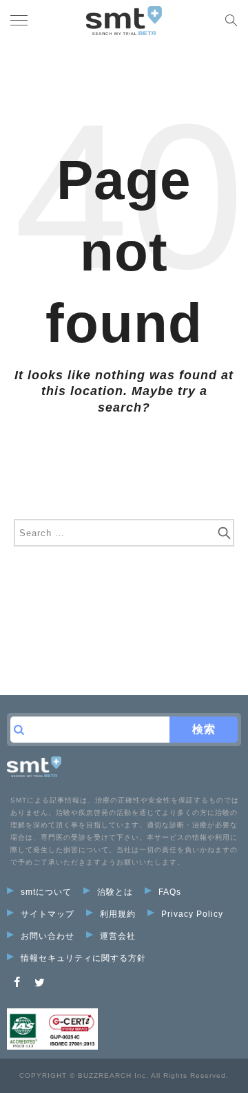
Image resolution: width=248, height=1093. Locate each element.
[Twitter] (39, 982)
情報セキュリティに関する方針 (83, 958)
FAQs (169, 892)
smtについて (46, 892)
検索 (204, 729)
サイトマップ (47, 914)
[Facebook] (17, 982)
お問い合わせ (47, 936)
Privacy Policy (192, 914)
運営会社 (118, 936)
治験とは (115, 892)
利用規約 (118, 914)
